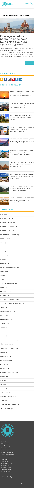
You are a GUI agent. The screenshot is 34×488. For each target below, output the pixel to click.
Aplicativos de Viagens (9, 234)
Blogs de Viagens (6, 247)
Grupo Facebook (5, 448)
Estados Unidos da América (10, 303)
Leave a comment (28, 46)
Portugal (3, 380)
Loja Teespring (5, 446)
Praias (2, 384)
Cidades (4, 46)
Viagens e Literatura (8, 404)
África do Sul (5, 218)
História (26, 139)
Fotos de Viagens (6, 311)
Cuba (2, 275)
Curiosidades (22, 150)
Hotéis (2, 328)
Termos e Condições (7, 452)
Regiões (3, 388)
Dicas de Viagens (16, 91)
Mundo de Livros (6, 465)
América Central (6, 222)
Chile (2, 259)
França (2, 315)
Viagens (3, 400)
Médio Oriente (5, 344)
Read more (29, 63)
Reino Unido (4, 392)
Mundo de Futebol (6, 472)
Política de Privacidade (7, 454)
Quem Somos (5, 459)
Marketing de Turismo (8, 340)
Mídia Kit (3, 442)
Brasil (24, 115)
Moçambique (4, 356)
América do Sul (15, 115)
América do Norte (7, 226)
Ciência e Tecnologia (18, 162)
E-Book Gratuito (5, 444)
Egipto (29, 162)
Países (2, 376)
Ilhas (2, 332)
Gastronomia (5, 319)
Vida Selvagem (5, 408)
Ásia (1, 243)
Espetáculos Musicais (8, 299)
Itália (12, 46)
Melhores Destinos (18, 46)
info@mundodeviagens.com (9, 477)
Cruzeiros (4, 271)
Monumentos (5, 360)
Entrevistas (4, 291)
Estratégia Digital (6, 469)
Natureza (3, 368)
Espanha (3, 295)
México (2, 352)
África (2, 214)
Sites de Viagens (6, 396)
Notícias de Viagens (7, 372)
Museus (3, 364)
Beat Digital (4, 461)
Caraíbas (3, 255)
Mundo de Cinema (6, 467)
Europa (8, 46)
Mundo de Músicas (6, 463)
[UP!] (17, 486)
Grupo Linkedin (5, 450)
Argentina (4, 239)
